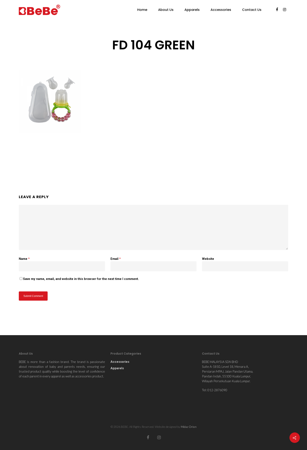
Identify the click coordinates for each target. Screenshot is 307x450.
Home (142, 10)
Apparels (192, 10)
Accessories (221, 10)
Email (115, 259)
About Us (166, 10)
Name (24, 259)
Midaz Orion (189, 426)
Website (208, 259)
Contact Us (251, 10)
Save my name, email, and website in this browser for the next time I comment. (81, 279)
